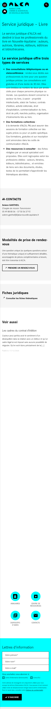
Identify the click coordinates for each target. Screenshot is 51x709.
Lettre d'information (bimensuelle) (16, 677)
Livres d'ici (36, 677)
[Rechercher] (46, 4)
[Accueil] (19, 8)
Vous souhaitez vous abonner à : (16, 674)
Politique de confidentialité (34, 690)
